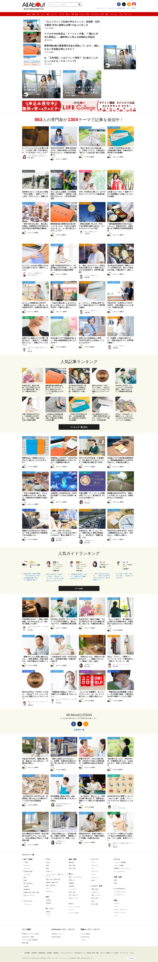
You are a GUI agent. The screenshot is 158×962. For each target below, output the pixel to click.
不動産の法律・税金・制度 (31, 892)
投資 (47, 865)
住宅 (38, 14)
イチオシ (83, 940)
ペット (116, 915)
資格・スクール (95, 895)
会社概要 (27, 953)
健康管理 (71, 862)
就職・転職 (94, 889)
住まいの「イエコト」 (29, 895)
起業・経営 (94, 898)
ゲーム (116, 906)
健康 (48, 14)
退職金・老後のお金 (52, 882)
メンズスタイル (94, 14)
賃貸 (24, 877)
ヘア (92, 868)
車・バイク (128, 14)
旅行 (102, 14)
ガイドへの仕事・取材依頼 (30, 940)
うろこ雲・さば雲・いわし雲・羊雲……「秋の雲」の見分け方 (124, 576)
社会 (92, 901)
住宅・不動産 (27, 859)
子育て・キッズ (73, 898)
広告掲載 (49, 953)
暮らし (68, 14)
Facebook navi (85, 937)
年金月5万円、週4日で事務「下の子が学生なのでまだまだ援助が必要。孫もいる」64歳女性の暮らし (31, 577)
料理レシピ (72, 880)
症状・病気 (72, 865)
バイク (48, 915)
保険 (47, 868)
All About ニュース (56, 934)
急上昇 (29, 14)
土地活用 (26, 886)
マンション (26, 865)
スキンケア (94, 865)
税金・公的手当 (50, 885)
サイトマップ (102, 8)
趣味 (106, 14)
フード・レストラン (74, 907)
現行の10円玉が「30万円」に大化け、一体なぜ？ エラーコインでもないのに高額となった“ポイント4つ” (55, 577)
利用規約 (56, 953)
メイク (93, 862)
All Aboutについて (80, 953)
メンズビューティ (119, 895)
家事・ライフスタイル (75, 877)
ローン (48, 888)
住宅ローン (49, 871)
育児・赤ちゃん (73, 895)
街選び (25, 880)
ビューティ (54, 14)
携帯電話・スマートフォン (122, 868)
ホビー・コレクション (120, 909)
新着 (33, 14)
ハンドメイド (73, 889)
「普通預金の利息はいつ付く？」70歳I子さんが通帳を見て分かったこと (78, 576)
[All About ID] (134, 4)
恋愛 (115, 880)
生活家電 (71, 886)
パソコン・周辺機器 (120, 862)
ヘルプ (131, 953)
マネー (43, 14)
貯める (48, 862)
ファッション (113, 14)
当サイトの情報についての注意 (109, 953)
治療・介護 (72, 868)
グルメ (121, 14)
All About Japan (56, 937)
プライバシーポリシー (66, 953)
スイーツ (71, 910)
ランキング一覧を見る (79, 427)
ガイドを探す (132, 8)
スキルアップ (95, 892)
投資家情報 (41, 953)
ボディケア (94, 871)
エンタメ (116, 903)
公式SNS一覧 (121, 8)
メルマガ (111, 8)
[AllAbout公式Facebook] (119, 4)
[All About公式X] (124, 4)
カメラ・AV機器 (118, 865)
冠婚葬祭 (71, 883)
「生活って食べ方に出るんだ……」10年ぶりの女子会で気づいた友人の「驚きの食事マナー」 (101, 577)
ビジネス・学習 (84, 14)
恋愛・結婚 (74, 14)
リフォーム (26, 868)
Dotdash (131, 958)
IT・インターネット (120, 871)
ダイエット (94, 877)
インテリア (26, 874)
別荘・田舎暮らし (28, 883)
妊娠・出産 (72, 892)
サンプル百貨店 (85, 934)
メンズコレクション (120, 892)
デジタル (61, 14)
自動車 (48, 912)
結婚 (115, 883)
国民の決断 (25, 943)
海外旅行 (48, 900)
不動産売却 (26, 889)
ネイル (93, 874)
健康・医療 (72, 859)
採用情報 (34, 953)
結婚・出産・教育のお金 (53, 879)
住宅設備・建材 (27, 871)
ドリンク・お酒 (73, 913)
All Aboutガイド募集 (28, 937)
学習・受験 (94, 904)
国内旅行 (48, 903)
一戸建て (26, 862)
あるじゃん (49, 891)
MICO (93, 880)
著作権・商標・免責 (93, 953)
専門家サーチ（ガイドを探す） (31, 934)
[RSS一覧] (129, 4)
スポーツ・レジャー (120, 912)
